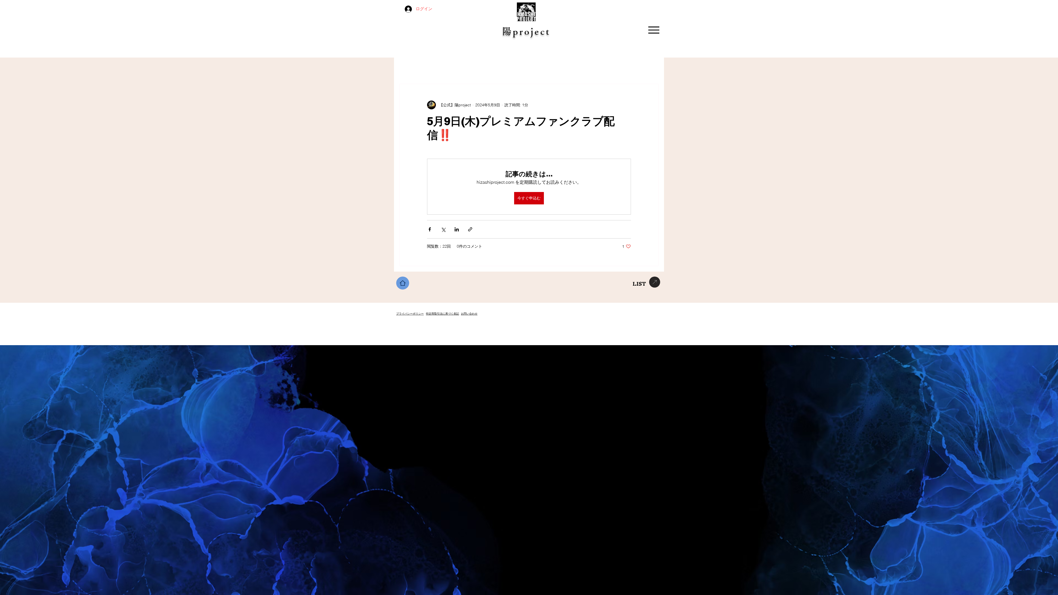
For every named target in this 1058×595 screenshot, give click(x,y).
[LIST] (654, 282)
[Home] (402, 283)
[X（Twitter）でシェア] (443, 229)
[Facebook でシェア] (429, 229)
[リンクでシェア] (470, 229)
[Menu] (653, 30)
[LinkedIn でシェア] (456, 229)
